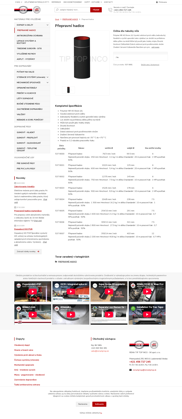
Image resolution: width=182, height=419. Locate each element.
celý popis (155, 47)
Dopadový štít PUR (23, 229)
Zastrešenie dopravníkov (25, 380)
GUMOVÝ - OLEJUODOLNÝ (29, 143)
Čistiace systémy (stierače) (26, 360)
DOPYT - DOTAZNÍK (92, 2)
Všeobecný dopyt (22, 345)
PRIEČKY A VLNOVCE (26, 93)
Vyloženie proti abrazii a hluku (28, 355)
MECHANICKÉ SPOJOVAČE (28, 82)
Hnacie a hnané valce (23, 350)
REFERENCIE (56, 2)
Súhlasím (99, 404)
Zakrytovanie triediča (24, 186)
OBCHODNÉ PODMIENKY (72, 2)
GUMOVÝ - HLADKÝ (26, 132)
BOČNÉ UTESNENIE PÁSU (28, 104)
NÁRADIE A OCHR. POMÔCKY (30, 120)
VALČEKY (21, 114)
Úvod (57, 19)
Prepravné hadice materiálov (28, 211)
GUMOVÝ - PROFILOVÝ (27, 137)
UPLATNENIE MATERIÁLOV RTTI (37, 2)
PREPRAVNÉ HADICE (26, 30)
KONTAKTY (108, 2)
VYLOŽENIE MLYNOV (26, 54)
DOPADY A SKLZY (25, 25)
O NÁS (17, 2)
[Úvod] (33, 10)
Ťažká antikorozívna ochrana (27, 384)
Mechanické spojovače (24, 365)
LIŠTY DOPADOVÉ (25, 98)
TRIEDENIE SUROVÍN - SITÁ (29, 48)
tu (101, 413)
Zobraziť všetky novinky (26, 251)
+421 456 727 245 (122, 10)
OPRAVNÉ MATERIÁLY (27, 88)
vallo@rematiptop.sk (100, 351)
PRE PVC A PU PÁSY (26, 168)
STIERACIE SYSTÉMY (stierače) (31, 77)
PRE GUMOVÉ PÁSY (26, 163)
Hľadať (96, 9)
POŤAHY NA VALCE (25, 72)
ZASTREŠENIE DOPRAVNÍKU (29, 109)
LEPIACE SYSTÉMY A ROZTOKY (26, 42)
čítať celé (38, 221)
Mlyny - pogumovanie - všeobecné (29, 375)
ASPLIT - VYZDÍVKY (26, 59)
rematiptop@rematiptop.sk (144, 370)
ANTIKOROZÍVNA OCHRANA (30, 35)
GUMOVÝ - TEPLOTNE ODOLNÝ (27, 149)
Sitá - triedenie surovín (24, 370)
